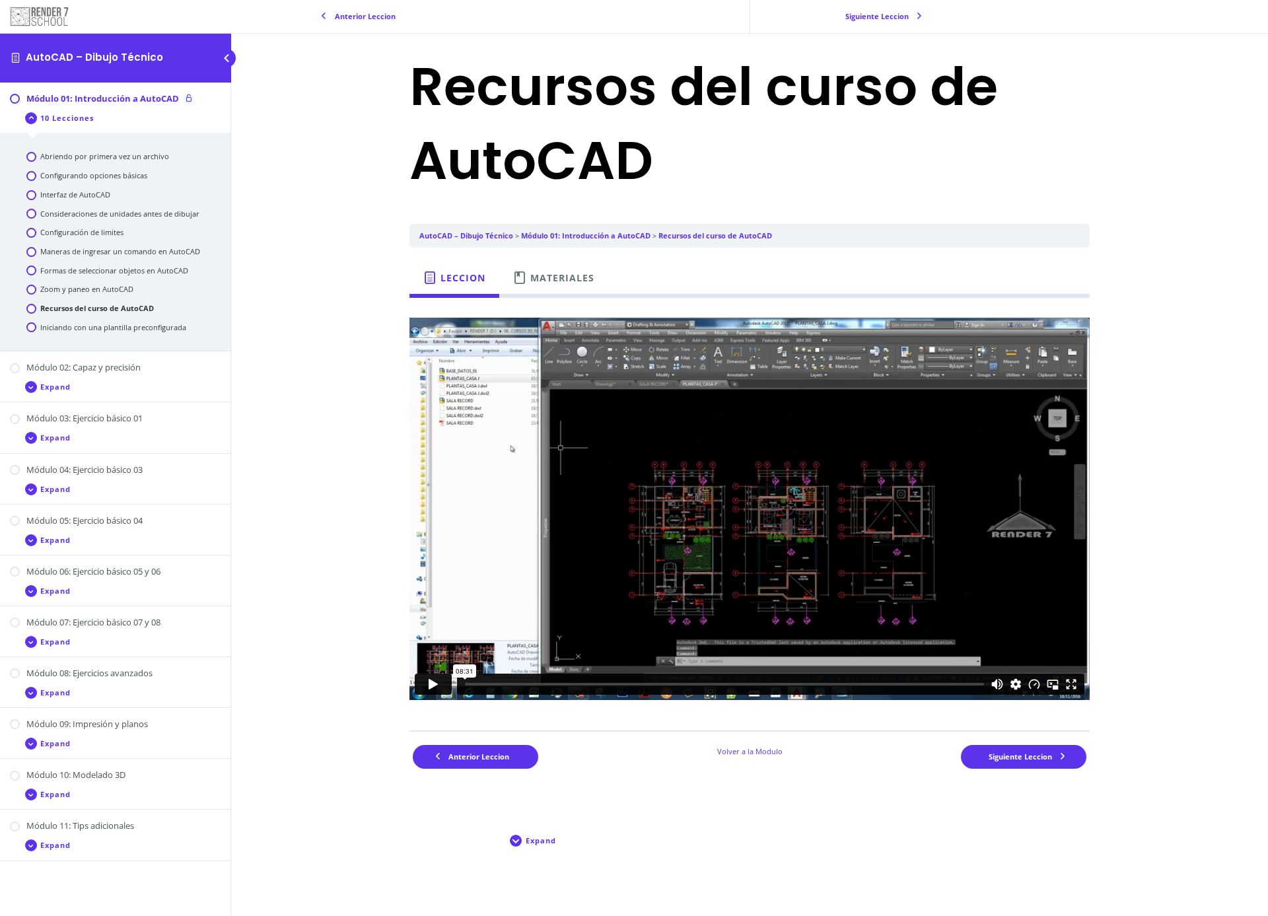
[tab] (454, 278)
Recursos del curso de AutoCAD (715, 235)
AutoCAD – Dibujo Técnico (94, 57)
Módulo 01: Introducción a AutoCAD (586, 235)
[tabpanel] (749, 509)
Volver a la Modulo (750, 751)
